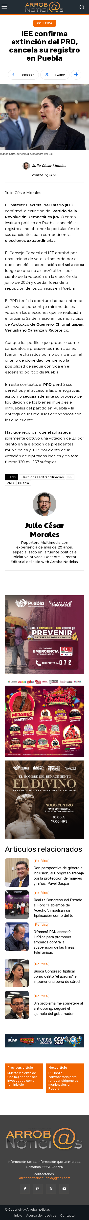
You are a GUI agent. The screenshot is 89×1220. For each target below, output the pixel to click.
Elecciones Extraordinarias (42, 477)
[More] (76, 75)
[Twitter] (51, 1189)
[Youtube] (64, 1189)
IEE (70, 477)
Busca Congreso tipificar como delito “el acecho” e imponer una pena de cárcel (57, 976)
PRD (10, 483)
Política (44, 23)
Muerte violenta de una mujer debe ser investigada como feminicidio (22, 1078)
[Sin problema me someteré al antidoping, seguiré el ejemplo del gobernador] (17, 1005)
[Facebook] (25, 1189)
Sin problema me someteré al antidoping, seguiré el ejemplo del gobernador (58, 1008)
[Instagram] (38, 1189)
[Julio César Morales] (26, 166)
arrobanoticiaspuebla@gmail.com (44, 1178)
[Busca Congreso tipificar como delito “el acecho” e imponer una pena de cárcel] (17, 973)
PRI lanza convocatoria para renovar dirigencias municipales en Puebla (63, 1080)
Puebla (23, 483)
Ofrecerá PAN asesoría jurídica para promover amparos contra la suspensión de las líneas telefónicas (54, 942)
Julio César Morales (49, 166)
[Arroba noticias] (44, 7)
